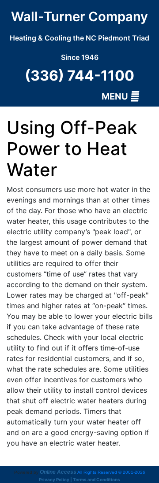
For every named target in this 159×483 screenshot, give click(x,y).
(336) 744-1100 (79, 75)
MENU (116, 96)
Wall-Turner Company (79, 35)
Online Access (58, 472)
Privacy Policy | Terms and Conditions (79, 479)
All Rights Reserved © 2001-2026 (111, 472)
